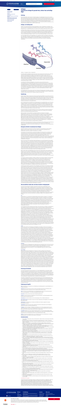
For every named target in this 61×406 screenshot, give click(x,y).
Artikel (18, 393)
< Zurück (9, 9)
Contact (47, 396)
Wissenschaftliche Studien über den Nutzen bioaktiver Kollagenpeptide (12, 18)
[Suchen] (41, 4)
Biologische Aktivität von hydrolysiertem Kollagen (12, 16)
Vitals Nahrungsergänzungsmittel (50, 394)
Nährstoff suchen (41, 395)
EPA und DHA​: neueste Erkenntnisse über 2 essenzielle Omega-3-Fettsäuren (30, 396)
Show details (13, 404)
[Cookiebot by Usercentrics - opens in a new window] (5, 404)
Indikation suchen (41, 394)
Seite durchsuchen (41, 393)
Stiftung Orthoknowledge (49, 393)
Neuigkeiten (19, 396)
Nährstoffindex (19, 394)
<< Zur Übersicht (16, 9)
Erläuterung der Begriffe (10, 20)
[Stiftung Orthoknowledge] (12, 4)
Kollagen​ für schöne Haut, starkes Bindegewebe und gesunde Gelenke (30, 393)
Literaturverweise (9, 21)
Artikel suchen (41, 396)
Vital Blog (47, 395)
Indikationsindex (19, 395)
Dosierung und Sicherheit (10, 19)
